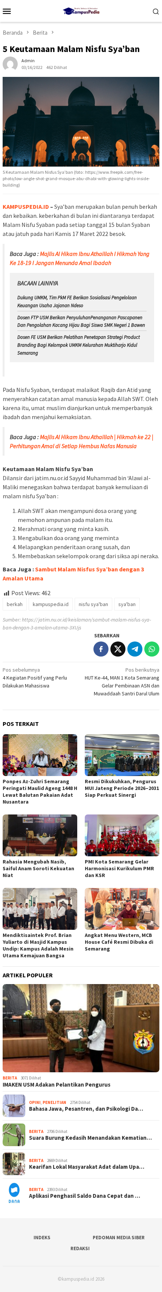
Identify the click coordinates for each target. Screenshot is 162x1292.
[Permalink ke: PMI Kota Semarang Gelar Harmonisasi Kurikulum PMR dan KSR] (122, 835)
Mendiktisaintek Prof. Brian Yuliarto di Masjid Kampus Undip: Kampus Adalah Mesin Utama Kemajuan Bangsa (38, 945)
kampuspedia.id (51, 604)
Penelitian (54, 1102)
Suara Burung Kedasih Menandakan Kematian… (90, 1137)
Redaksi (80, 1248)
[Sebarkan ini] (101, 649)
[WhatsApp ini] (151, 649)
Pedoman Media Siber (119, 1237)
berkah (15, 604)
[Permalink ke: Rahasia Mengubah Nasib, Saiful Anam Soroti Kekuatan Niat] (40, 835)
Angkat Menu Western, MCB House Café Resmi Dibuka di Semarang (119, 942)
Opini (35, 1102)
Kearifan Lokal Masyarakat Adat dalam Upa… (86, 1166)
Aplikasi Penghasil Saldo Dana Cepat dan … (84, 1195)
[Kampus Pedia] (81, 10)
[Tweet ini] (117, 649)
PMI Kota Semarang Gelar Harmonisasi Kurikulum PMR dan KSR (119, 868)
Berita (10, 1078)
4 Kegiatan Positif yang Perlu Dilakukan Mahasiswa (35, 677)
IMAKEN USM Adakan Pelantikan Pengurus (56, 1084)
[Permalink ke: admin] (10, 63)
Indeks (42, 1237)
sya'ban (127, 604)
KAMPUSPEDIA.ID (26, 206)
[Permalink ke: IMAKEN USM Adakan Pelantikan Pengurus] (81, 1028)
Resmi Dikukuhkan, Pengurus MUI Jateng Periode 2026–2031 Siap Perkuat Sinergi (122, 788)
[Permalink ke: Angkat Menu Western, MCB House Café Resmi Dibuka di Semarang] (122, 909)
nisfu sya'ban (93, 604)
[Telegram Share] (134, 649)
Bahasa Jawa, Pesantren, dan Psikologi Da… (86, 1108)
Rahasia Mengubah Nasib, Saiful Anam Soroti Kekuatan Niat (38, 868)
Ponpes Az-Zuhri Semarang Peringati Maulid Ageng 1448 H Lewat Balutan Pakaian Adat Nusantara (40, 791)
